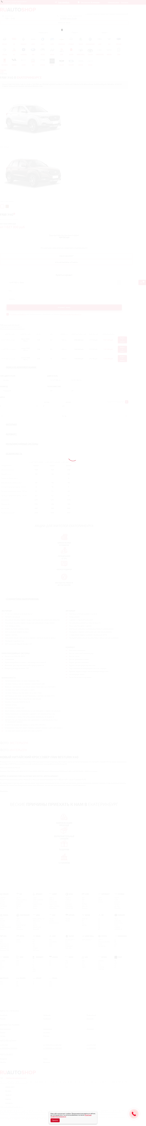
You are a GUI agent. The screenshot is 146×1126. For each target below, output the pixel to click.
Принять (55, 1120)
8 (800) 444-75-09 (12, 4)
